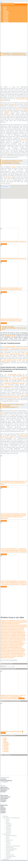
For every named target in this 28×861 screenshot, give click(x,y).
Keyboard (5, 15)
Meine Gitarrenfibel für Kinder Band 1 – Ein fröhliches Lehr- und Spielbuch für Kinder (11, 288)
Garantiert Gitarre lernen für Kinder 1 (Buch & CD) (13, 241)
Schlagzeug (6, 12)
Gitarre (5, 8)
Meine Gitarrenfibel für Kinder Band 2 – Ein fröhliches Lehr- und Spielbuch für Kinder (11, 319)
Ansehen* (4, 244)
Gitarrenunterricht (5, 797)
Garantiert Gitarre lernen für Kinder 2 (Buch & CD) (13, 258)
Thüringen (8, 857)
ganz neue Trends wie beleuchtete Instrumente (14, 395)
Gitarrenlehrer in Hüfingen (7, 645)
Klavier (5, 7)
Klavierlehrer (4, 790)
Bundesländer (6, 834)
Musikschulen (4, 805)
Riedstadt (22, 634)
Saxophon (5, 20)
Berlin (7, 838)
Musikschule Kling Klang (8, 4)
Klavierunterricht (5, 788)
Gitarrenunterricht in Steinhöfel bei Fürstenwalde (13, 635)
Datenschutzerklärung (6, 780)
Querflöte (5, 14)
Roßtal (21, 644)
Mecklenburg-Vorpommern (13, 846)
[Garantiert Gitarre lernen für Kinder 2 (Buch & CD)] (9, 257)
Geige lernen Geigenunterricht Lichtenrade (12, 630)
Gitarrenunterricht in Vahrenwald (15, 628)
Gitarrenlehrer (4, 798)
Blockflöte (5, 11)
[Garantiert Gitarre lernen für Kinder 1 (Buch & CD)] (9, 240)
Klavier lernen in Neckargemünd (9, 629)
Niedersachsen (10, 847)
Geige (4, 10)
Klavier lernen (4, 787)
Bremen (8, 841)
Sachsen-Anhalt (10, 854)
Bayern (8, 837)
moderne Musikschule (6, 386)
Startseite (5, 816)
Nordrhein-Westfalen (11, 849)
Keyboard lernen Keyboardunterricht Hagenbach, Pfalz (13, 633)
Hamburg (8, 843)
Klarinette (5, 17)
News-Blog (6, 21)
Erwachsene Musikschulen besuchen (14, 383)
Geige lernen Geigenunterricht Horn (10, 624)
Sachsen (8, 853)
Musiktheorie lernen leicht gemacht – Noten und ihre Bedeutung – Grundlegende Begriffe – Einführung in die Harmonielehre (13, 697)
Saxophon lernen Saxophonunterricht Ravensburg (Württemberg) (13, 642)
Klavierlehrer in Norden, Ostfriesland (13, 656)
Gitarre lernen (4, 795)
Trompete (5, 18)
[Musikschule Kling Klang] (7, 3)
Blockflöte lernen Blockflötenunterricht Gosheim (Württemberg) (12, 647)
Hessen (8, 844)
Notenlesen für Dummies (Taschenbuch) (11, 731)
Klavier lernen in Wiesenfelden (8, 637)
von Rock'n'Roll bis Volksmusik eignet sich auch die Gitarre (14, 354)
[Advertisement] (14, 37)
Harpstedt (10, 647)
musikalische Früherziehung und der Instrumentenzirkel (14, 378)
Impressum (3, 779)
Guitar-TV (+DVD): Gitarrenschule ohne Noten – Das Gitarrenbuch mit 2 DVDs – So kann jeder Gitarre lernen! (14, 483)
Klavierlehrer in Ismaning (7, 641)
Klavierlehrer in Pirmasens (7, 657)
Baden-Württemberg (11, 835)
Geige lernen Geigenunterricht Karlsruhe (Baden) (13, 650)
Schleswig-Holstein (11, 856)
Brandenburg (9, 840)
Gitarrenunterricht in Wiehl (20, 625)
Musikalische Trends (10, 335)
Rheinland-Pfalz (10, 850)
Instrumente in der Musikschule (11, 817)
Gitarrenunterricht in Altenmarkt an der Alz (15, 640)
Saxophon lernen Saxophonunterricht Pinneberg (13, 631)
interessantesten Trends (14, 374)
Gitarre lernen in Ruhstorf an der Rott (10, 644)
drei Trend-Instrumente (9, 346)
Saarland (8, 852)
